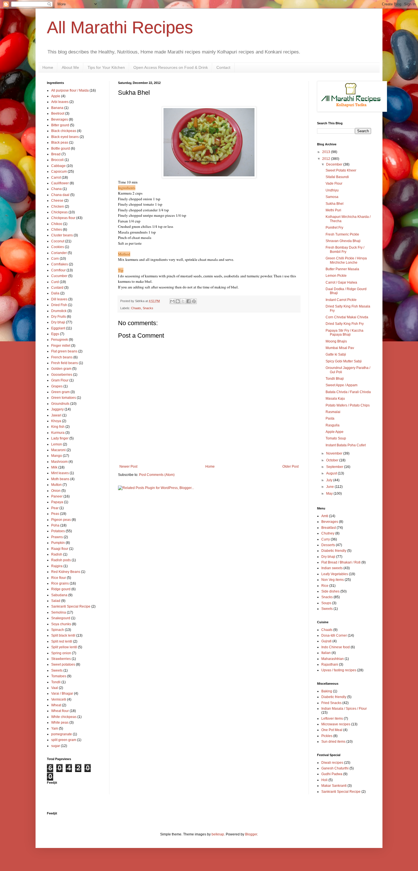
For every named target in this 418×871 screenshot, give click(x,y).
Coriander (59, 253)
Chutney (327, 533)
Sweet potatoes (63, 664)
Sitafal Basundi (337, 177)
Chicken (57, 207)
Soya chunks (61, 624)
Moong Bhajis (336, 341)
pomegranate (61, 734)
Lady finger (60, 438)
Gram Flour (60, 380)
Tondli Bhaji (335, 379)
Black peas (59, 143)
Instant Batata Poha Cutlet (346, 445)
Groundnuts (60, 404)
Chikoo (56, 224)
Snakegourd (60, 618)
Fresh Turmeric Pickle (342, 234)
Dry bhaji (58, 322)
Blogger (251, 834)
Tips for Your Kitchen (106, 67)
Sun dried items (333, 742)
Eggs (55, 334)
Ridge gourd (61, 589)
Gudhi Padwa (331, 774)
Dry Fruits (58, 317)
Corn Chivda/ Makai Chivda (347, 317)
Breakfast (328, 528)
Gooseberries (61, 375)
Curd (55, 282)
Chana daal (60, 195)
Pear (55, 508)
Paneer (57, 496)
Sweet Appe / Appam (341, 385)
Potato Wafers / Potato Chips (348, 405)
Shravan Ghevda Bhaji (343, 241)
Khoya (56, 421)
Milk (54, 467)
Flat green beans (64, 351)
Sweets (57, 670)
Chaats (136, 308)
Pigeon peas (61, 520)
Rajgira (57, 566)
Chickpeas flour (63, 218)
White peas (60, 723)
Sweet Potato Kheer (341, 170)
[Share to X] (183, 301)
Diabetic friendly (333, 551)
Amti (324, 516)
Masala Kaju (335, 399)
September (335, 467)
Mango (56, 456)
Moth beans (60, 479)
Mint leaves (60, 473)
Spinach (57, 630)
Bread (56, 154)
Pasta (330, 418)
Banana (57, 108)
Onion (56, 491)
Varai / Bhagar (62, 693)
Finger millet (60, 346)
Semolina (58, 612)
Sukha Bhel (334, 204)
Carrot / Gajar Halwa (341, 282)
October (332, 460)
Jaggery (57, 409)
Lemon (56, 444)
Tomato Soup (336, 438)
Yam (54, 728)
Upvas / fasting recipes (338, 670)
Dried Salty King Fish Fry (345, 324)
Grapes (57, 386)
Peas (55, 514)
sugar (55, 746)
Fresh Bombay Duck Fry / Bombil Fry (345, 249)
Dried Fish (59, 305)
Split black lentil (63, 635)
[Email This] (172, 301)
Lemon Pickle (336, 276)
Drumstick (59, 311)
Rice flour (58, 578)
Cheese (57, 201)
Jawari (56, 415)
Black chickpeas (63, 131)
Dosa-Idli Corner (334, 635)
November (334, 453)
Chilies (56, 230)
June (330, 487)
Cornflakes (59, 264)
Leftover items (332, 719)
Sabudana (59, 595)
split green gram (63, 740)
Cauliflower (60, 183)
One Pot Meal (331, 730)
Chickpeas (59, 212)
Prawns (57, 537)
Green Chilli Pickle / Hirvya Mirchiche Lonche (346, 260)
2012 (326, 159)
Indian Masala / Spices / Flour (344, 709)
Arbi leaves (60, 102)
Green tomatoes (63, 398)
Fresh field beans (64, 363)
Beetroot (57, 113)
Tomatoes (58, 676)
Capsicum (59, 172)
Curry (325, 539)
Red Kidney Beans (65, 572)
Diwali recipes (332, 763)
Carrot (56, 177)
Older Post (290, 466)
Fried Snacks (331, 703)
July (329, 480)
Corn (55, 259)
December (334, 164)
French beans (62, 357)
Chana (56, 189)
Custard (57, 288)
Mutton (56, 485)
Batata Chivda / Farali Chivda (348, 392)
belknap (218, 834)
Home (47, 67)
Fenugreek (59, 340)
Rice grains (60, 583)
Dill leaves (59, 299)
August (332, 473)
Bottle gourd (60, 148)
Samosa (332, 197)
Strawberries (61, 659)
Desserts (328, 545)
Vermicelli (58, 699)
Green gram (60, 392)
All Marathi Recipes (120, 27)
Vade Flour (334, 183)
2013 (326, 152)
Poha (55, 525)
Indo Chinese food (335, 647)
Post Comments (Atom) (157, 475)
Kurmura (58, 433)
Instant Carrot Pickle (341, 300)
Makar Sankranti (334, 786)
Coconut (57, 241)
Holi (324, 780)
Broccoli (57, 160)
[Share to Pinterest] (194, 301)
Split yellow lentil (64, 647)
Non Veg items (332, 580)
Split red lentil (61, 641)
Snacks (148, 308)
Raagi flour (59, 549)
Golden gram (61, 369)
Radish (56, 554)
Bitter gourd (60, 125)
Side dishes (330, 591)
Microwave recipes (335, 724)
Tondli (56, 682)
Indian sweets (332, 568)
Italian (326, 653)
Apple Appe (334, 432)
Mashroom (59, 462)
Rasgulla (333, 425)
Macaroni (58, 450)
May (330, 494)
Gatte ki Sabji (336, 354)
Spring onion (61, 653)
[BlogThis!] (178, 301)
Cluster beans (62, 235)
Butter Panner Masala (342, 269)
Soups (326, 603)
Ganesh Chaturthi (335, 768)
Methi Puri (333, 210)
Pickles (326, 736)
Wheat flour (60, 711)
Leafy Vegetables (334, 574)
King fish (58, 427)
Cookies (57, 247)
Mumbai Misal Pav (340, 348)
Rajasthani (329, 664)
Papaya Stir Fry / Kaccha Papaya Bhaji (344, 333)
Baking (326, 691)
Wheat (56, 705)
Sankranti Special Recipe (70, 606)
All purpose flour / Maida (70, 90)
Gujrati (326, 641)
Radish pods (61, 560)
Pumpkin (58, 543)
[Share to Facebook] (188, 301)
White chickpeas (63, 717)
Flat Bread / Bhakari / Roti (341, 562)
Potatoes (58, 531)
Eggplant (58, 328)
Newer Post (128, 466)
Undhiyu (332, 190)
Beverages (59, 119)
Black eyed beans (65, 137)
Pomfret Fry (334, 228)
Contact (223, 67)
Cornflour (58, 270)
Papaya (57, 502)
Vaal (54, 688)
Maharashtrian (332, 659)
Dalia (55, 293)
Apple (55, 96)
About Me (70, 67)
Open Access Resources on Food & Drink (170, 67)
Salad (55, 601)
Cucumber (59, 276)
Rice (324, 586)
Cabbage (58, 166)
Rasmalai (333, 412)
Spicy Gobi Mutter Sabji (344, 361)
